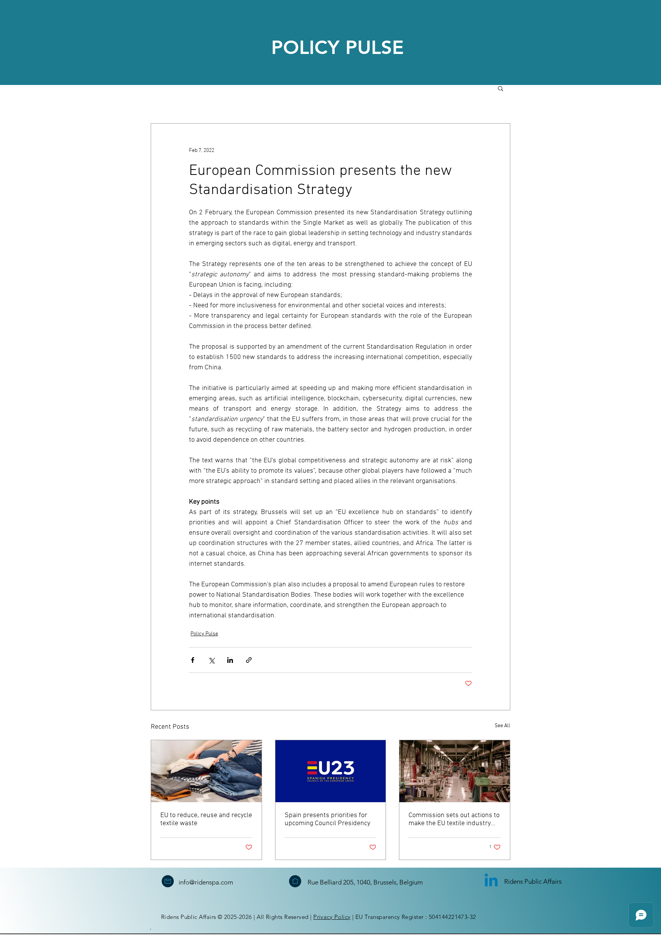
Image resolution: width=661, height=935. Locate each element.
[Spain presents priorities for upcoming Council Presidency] (330, 771)
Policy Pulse (204, 634)
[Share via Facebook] (192, 660)
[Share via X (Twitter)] (211, 660)
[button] (500, 88)
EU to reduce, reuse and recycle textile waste (206, 819)
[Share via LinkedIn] (230, 660)
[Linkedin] (491, 881)
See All (502, 726)
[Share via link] (248, 660)
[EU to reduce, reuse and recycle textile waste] (206, 771)
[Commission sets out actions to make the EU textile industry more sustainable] (454, 771)
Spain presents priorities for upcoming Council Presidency (327, 819)
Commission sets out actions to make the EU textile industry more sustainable (454, 819)
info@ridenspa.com (206, 882)
